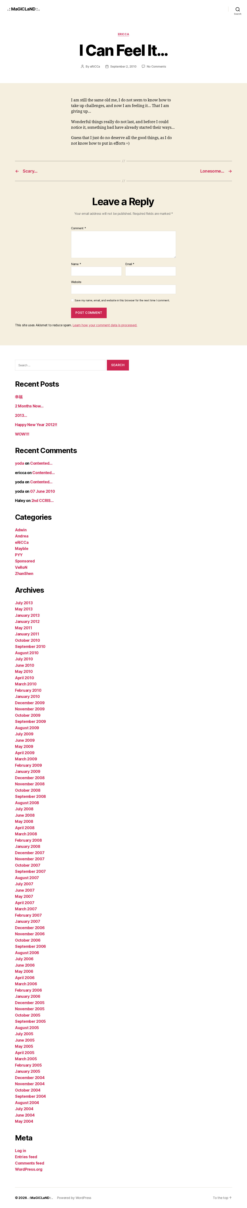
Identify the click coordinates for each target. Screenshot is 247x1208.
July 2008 (24, 809)
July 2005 (24, 1034)
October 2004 (28, 1090)
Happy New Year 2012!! (36, 424)
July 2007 (24, 884)
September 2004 (30, 1096)
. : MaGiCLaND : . (23, 9)
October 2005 (27, 1015)
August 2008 (27, 803)
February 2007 (28, 915)
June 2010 (24, 665)
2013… (21, 415)
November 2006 (30, 934)
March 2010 (25, 684)
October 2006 (28, 940)
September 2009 (30, 721)
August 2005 (27, 1027)
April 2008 (24, 828)
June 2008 (25, 815)
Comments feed (29, 1163)
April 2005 (24, 1052)
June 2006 (25, 965)
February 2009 (28, 765)
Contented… (41, 463)
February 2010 (28, 690)
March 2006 (26, 984)
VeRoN (21, 567)
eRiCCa (123, 34)
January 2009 (27, 771)
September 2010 (30, 646)
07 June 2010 (42, 491)
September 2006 (30, 946)
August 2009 (27, 728)
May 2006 (24, 971)
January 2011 (27, 634)
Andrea (21, 536)
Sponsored (25, 561)
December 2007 (29, 853)
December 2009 (30, 703)
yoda (19, 463)
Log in (20, 1150)
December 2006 (30, 928)
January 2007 (27, 921)
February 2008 (28, 840)
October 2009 (28, 715)
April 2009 (24, 753)
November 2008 (30, 784)
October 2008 (28, 790)
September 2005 (30, 1021)
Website (76, 282)
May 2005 (24, 1046)
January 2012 (27, 621)
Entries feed (26, 1157)
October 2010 (27, 640)
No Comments (156, 66)
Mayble (21, 548)
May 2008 (24, 821)
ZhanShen (24, 573)
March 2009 (26, 759)
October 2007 (27, 865)
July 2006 (24, 959)
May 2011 (23, 628)
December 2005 (29, 1002)
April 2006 (24, 977)
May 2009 (24, 746)
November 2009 (30, 709)
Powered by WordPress (74, 1198)
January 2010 (27, 696)
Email (129, 264)
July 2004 (24, 1109)
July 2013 (24, 603)
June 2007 (25, 890)
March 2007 (26, 909)
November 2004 (30, 1084)
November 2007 (29, 859)
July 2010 (24, 659)
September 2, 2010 (123, 66)
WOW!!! (22, 434)
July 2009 (24, 734)
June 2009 (25, 740)
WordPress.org (28, 1169)
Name (76, 264)
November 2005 (29, 1009)
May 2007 (24, 896)
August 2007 (27, 878)
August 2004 (27, 1102)
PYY (19, 555)
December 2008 (30, 778)
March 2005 (26, 1059)
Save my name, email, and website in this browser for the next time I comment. (122, 300)
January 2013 (27, 615)
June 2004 (25, 1115)
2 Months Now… (29, 406)
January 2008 (27, 846)
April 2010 (24, 678)
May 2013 (24, 609)
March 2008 (26, 834)
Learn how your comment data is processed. (105, 325)
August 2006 (27, 953)
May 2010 (24, 671)
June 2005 (25, 1040)
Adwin (21, 530)
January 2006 (27, 996)
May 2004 (24, 1121)
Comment (78, 228)
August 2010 (27, 653)
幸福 (18, 397)
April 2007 (24, 903)
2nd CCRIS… (42, 500)
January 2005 (27, 1071)
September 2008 (30, 796)
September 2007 (30, 871)
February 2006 (28, 990)
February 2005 (28, 1065)
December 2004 (30, 1077)
